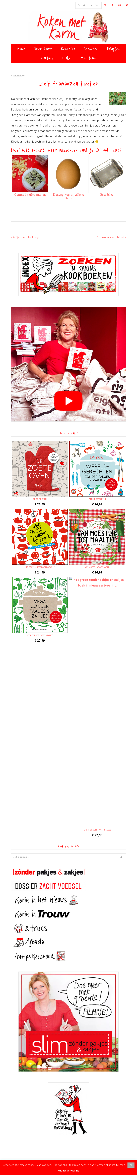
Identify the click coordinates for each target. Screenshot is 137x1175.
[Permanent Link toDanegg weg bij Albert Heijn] (68, 190)
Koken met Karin (68, 27)
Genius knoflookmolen (30, 194)
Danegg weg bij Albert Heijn (68, 196)
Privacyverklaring (68, 1170)
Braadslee (106, 194)
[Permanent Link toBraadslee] (107, 190)
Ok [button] (130, 1164)
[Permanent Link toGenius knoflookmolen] (30, 190)
